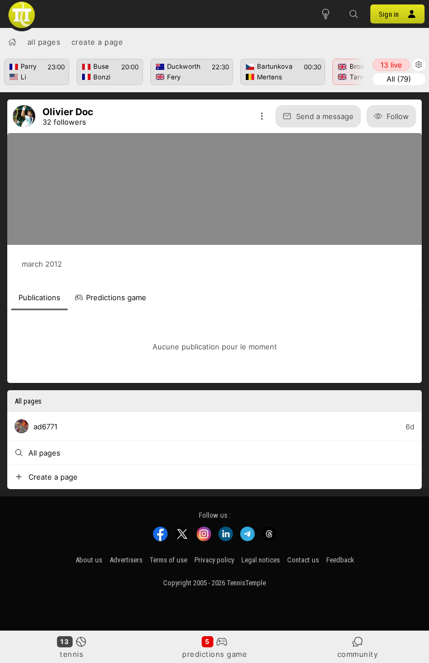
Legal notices (260, 560)
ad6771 (46, 426)
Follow (398, 116)
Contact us (303, 560)
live (391, 64)
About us (88, 560)
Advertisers (125, 560)
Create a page (97, 41)
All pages (44, 41)
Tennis (71, 654)
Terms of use (168, 560)
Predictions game (214, 654)
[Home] (12, 42)
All (399, 78)
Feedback (340, 560)
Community (357, 654)
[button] (353, 13)
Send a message (325, 116)
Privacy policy (214, 560)
